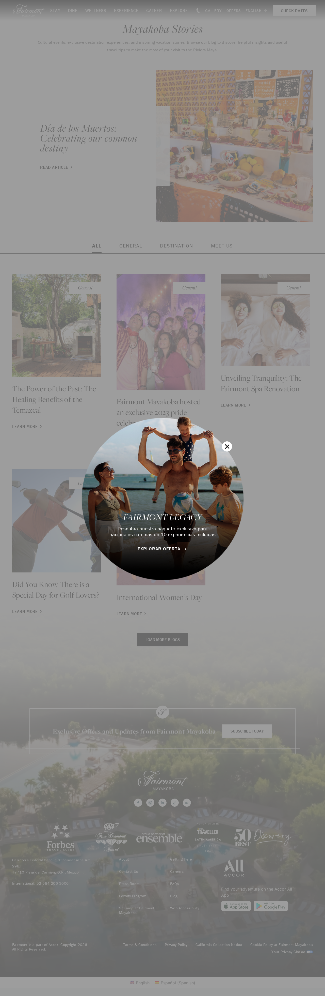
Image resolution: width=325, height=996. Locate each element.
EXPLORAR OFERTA (160, 549)
